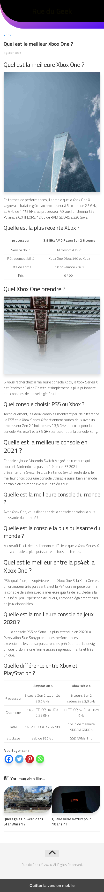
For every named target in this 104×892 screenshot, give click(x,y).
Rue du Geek (52, 11)
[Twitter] (19, 759)
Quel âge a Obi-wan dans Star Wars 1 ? (23, 821)
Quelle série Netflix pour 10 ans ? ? (71, 821)
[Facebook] (9, 759)
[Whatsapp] (40, 759)
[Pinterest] (29, 759)
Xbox (7, 35)
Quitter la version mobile (52, 885)
